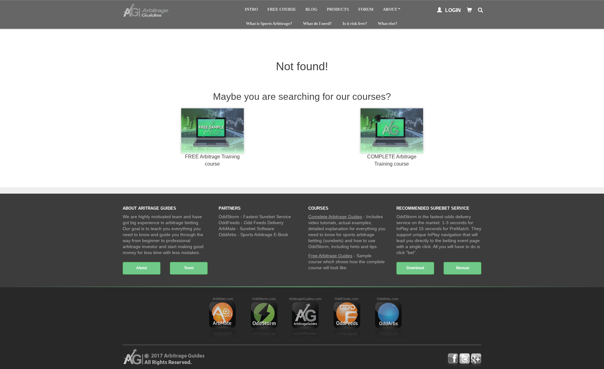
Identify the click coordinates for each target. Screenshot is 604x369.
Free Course (281, 9)
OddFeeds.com (346, 299)
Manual (462, 268)
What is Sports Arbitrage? (269, 23)
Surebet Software (257, 228)
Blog (311, 9)
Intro (251, 9)
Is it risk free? (355, 23)
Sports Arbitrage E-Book (264, 234)
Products (338, 9)
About (390, 9)
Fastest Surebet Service (267, 216)
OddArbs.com (387, 299)
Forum (365, 9)
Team (189, 268)
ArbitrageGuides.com (305, 299)
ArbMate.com (223, 299)
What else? (387, 23)
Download (415, 268)
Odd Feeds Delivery (263, 222)
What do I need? (317, 23)
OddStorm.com (264, 299)
